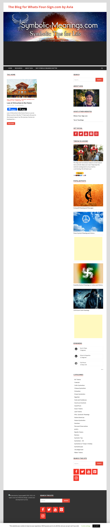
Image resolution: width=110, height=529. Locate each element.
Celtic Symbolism (79, 385)
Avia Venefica (20, 105)
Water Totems (78, 452)
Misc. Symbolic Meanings (13, 99)
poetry (76, 429)
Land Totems (78, 411)
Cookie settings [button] (85, 526)
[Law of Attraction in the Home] (22, 89)
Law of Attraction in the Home (19, 103)
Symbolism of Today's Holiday (83, 443)
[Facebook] (75, 133)
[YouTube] (86, 133)
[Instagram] (96, 133)
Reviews (76, 435)
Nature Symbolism (79, 420)
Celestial (76, 382)
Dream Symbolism (79, 394)
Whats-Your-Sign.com (80, 116)
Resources (18, 68)
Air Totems (77, 379)
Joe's (102, 369)
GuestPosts (77, 406)
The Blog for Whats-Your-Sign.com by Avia (40, 7)
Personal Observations (27, 99)
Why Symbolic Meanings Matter (46, 68)
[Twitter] (81, 133)
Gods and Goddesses (80, 400)
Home (10, 68)
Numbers (77, 423)
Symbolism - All (19, 100)
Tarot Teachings (78, 120)
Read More (11, 123)
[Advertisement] (55, 53)
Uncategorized (78, 449)
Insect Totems (78, 408)
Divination (77, 391)
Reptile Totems (78, 432)
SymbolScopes (78, 446)
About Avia (29, 68)
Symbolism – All (79, 441)
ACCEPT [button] (96, 526)
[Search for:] (88, 80)
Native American (79, 417)
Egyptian (77, 397)
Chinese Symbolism (80, 388)
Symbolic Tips (10, 100)
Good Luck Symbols (80, 403)
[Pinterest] (91, 133)
